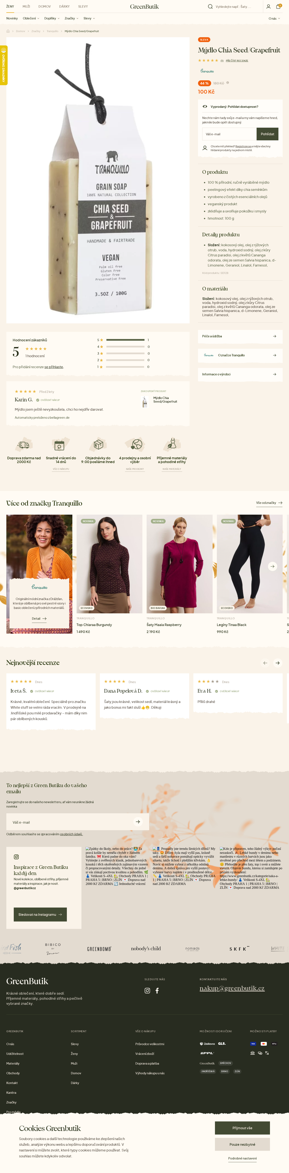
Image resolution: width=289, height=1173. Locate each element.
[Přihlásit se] (268, 6)
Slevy (87, 18)
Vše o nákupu (61, 469)
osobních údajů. (71, 834)
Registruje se (243, 146)
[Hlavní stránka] (144, 6)
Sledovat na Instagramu (37, 914)
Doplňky (50, 18)
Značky (70, 18)
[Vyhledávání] (234, 6)
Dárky (64, 6)
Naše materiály (172, 469)
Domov (45, 6)
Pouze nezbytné (242, 1144)
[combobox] (237, 6)
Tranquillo (52, 31)
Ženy (10, 6)
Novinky (12, 18)
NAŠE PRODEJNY (135, 469)
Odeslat (138, 822)
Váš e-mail (21, 822)
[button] (272, 566)
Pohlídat (267, 134)
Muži (26, 6)
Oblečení (29, 18)
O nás (273, 18)
